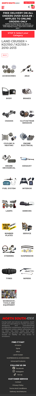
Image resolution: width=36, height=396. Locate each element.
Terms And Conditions (18, 388)
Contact (18, 382)
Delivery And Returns (18, 391)
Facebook (20, 368)
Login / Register (29, 2)
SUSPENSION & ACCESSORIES (18, 358)
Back (5, 55)
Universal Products (18, 361)
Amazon (18, 345)
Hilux (18, 351)
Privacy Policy (18, 385)
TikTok (19, 375)
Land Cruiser (18, 355)
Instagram (20, 371)
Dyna (18, 348)
